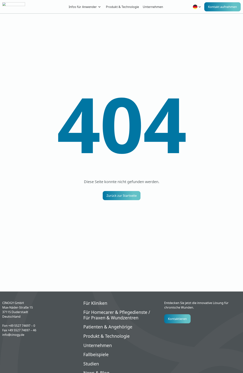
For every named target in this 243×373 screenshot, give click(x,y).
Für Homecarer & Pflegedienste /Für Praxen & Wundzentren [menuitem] (116, 315)
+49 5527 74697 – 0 (21, 326)
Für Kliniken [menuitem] (95, 303)
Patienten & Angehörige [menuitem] (107, 327)
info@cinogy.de (13, 335)
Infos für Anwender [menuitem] (83, 7)
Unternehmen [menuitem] (153, 7)
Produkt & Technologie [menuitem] (122, 7)
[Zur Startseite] (20, 6)
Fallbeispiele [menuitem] (96, 354)
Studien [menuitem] (91, 364)
